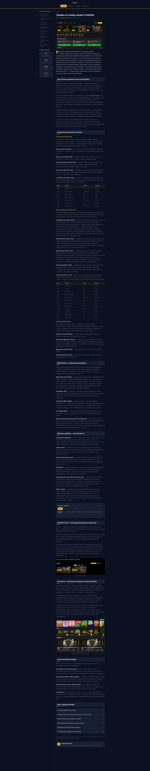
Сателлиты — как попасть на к (44, 36)
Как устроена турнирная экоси (44, 14)
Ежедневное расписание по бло (46, 19)
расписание (95, 95)
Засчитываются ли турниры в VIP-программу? (69, 731)
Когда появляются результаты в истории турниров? (70, 723)
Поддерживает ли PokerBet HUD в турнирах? (68, 727)
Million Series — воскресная (44, 23)
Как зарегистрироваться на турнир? (66, 710)
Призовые (78, 6)
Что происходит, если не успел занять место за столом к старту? (74, 714)
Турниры (63, 6)
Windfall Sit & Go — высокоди (44, 32)
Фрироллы (70, 6)
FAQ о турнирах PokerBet (44, 45)
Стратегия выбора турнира (44, 41)
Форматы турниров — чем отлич (45, 28)
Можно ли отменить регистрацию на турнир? (69, 718)
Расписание (86, 6)
